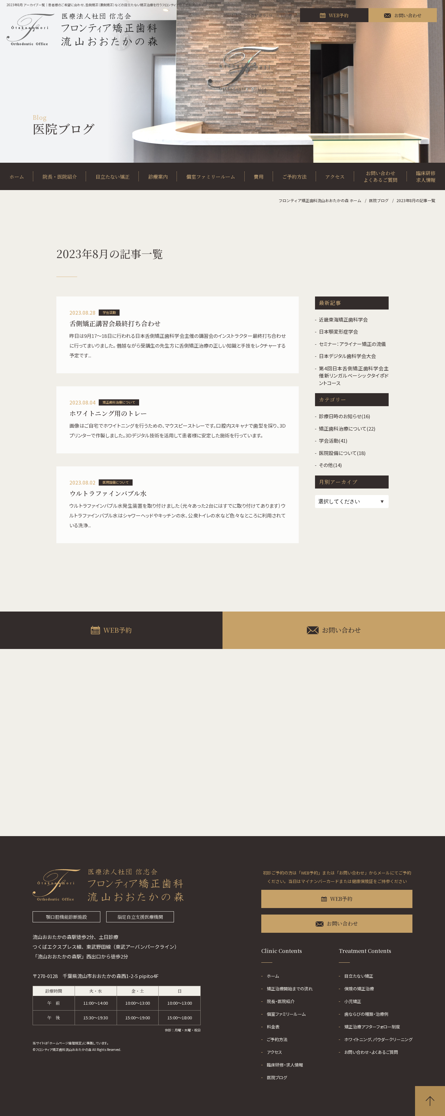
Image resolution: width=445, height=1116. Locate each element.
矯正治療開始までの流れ (290, 988)
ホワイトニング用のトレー (108, 413)
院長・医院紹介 (60, 176)
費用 (259, 176)
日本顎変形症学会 (338, 331)
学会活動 (109, 312)
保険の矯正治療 (359, 988)
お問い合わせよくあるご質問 (380, 176)
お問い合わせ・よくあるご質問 (371, 1052)
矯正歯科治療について (119, 402)
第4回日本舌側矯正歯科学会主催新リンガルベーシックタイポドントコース (354, 375)
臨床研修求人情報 (426, 176)
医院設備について (116, 482)
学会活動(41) (333, 440)
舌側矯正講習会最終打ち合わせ (115, 323)
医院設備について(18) (342, 452)
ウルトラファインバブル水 (108, 493)
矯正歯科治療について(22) (347, 428)
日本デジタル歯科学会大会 (347, 355)
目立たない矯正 (112, 176)
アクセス (335, 176)
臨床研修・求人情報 (285, 1065)
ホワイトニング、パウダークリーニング (378, 1039)
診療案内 (158, 176)
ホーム (16, 176)
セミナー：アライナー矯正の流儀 (352, 343)
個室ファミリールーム (210, 176)
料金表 (273, 1027)
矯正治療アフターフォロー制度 (372, 1027)
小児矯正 (352, 1001)
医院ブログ (277, 1077)
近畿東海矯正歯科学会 (343, 319)
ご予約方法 (294, 176)
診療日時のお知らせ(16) (344, 416)
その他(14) (330, 465)
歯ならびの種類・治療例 (366, 1014)
